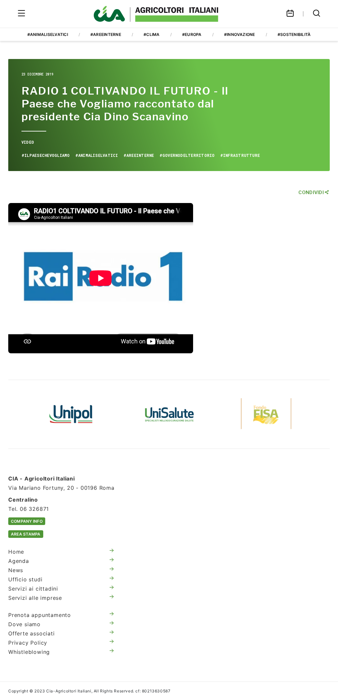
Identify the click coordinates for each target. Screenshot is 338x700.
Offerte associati (31, 633)
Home (16, 551)
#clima (151, 34)
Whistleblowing (29, 652)
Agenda (18, 561)
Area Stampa (26, 534)
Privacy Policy (27, 642)
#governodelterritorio (187, 155)
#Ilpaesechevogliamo (45, 155)
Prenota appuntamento (39, 615)
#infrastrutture (240, 155)
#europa (192, 34)
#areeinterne (105, 34)
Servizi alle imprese (35, 598)
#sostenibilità (294, 34)
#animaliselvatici (47, 34)
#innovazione (239, 34)
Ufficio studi (25, 579)
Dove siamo (24, 624)
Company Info (27, 521)
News (15, 570)
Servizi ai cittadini (33, 588)
